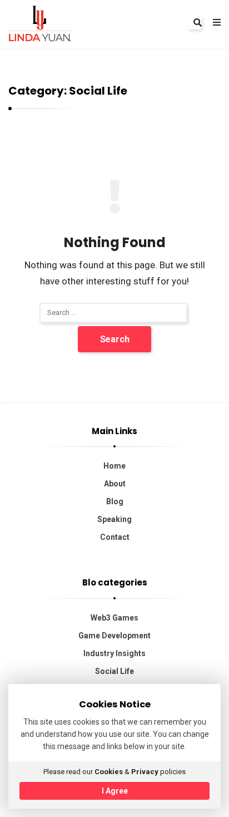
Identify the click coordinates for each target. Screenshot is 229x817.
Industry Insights (114, 653)
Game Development (114, 635)
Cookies (108, 771)
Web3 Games (114, 617)
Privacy (144, 771)
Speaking (114, 519)
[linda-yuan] (40, 22)
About (115, 483)
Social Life (114, 671)
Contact (115, 537)
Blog (114, 501)
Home (114, 465)
